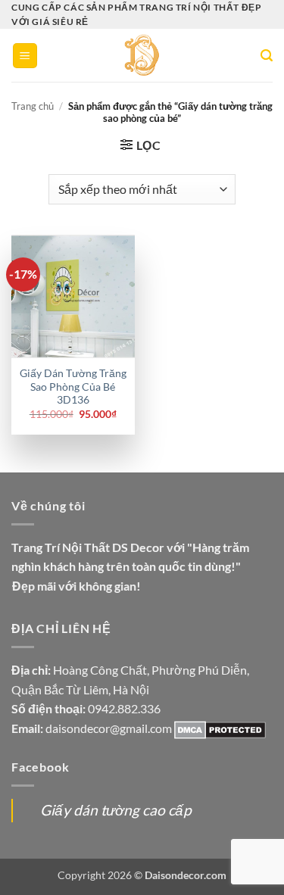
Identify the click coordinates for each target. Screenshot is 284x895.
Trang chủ (32, 106)
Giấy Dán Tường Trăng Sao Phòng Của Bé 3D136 (73, 386)
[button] (25, 55)
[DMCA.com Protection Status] (220, 728)
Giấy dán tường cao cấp (116, 810)
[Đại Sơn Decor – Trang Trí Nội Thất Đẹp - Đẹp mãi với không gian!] (142, 55)
